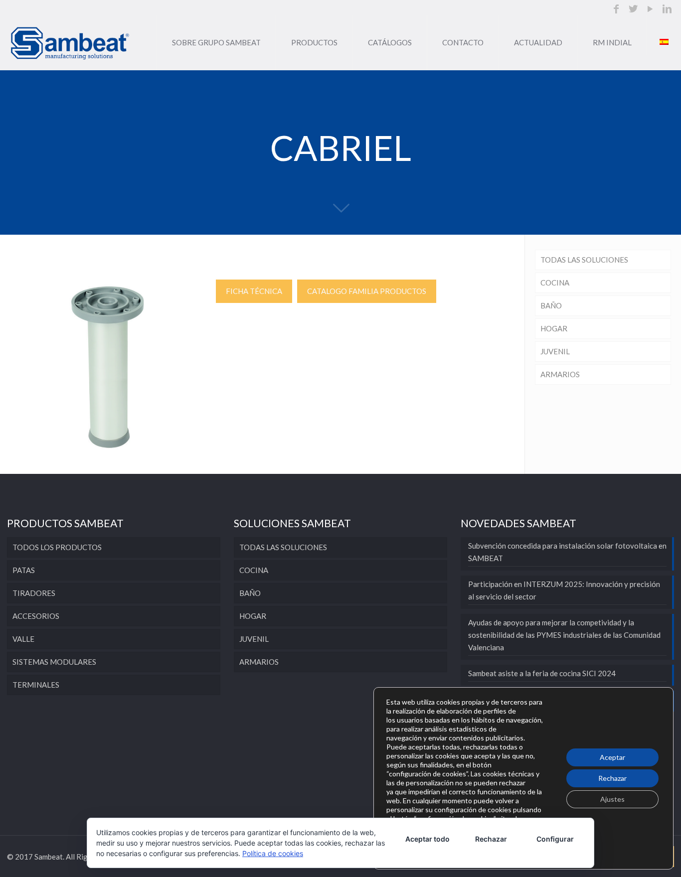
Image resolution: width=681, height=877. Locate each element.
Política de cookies (272, 853)
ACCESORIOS (35, 615)
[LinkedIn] (667, 9)
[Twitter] (633, 9)
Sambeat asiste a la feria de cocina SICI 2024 (542, 673)
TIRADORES (33, 592)
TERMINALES (35, 684)
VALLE (23, 638)
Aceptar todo (427, 839)
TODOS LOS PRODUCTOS (57, 547)
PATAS (23, 570)
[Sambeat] (70, 42)
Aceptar (612, 757)
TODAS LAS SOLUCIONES (584, 259)
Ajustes (612, 799)
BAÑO (551, 305)
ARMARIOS (560, 374)
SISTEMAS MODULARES (54, 661)
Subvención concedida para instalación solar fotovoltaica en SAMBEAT (567, 552)
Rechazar (612, 778)
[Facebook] (616, 9)
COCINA (554, 282)
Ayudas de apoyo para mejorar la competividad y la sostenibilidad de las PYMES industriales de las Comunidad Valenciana (564, 635)
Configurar (555, 839)
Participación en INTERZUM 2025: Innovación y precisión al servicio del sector (564, 590)
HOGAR (553, 328)
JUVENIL (555, 351)
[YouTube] (650, 9)
